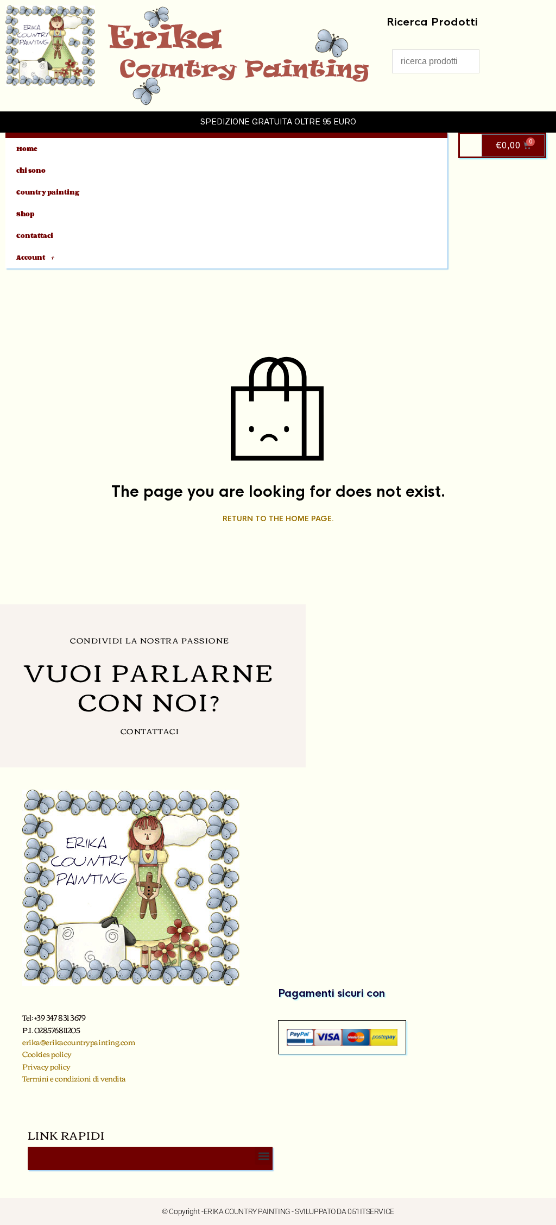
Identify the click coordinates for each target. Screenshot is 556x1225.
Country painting (47, 192)
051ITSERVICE (371, 1211)
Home (26, 148)
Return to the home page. (278, 519)
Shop (25, 214)
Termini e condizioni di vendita (74, 1078)
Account (30, 257)
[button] (264, 1156)
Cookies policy (47, 1054)
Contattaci (34, 235)
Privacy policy (46, 1066)
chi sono (31, 170)
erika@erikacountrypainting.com (78, 1042)
